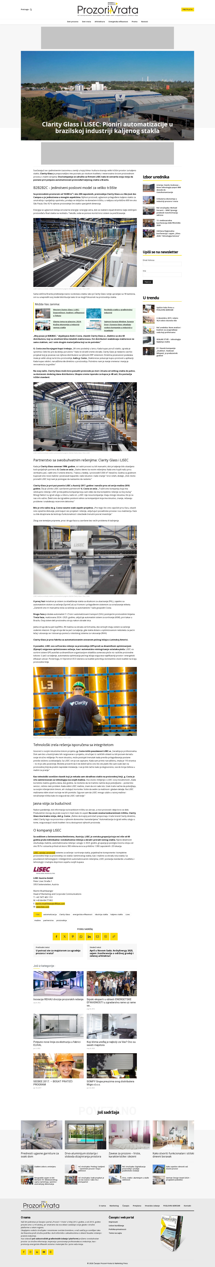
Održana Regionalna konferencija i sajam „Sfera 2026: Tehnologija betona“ (168, 233)
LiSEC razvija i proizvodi (44, 852)
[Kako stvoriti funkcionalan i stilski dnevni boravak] (173, 1134)
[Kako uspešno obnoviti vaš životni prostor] (159, 1169)
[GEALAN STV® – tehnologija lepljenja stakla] (148, 341)
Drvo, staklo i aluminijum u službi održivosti (135, 1179)
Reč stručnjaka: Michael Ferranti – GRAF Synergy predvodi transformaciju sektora (167, 211)
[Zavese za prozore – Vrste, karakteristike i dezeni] (129, 1134)
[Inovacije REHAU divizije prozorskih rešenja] (58, 983)
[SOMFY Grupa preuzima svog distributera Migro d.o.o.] (112, 1065)
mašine (37, 920)
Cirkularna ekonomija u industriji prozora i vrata (167, 200)
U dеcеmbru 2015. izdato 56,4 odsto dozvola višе (167, 319)
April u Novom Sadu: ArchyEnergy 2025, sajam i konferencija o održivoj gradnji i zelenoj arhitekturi (112, 953)
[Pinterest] (73, 936)
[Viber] (105, 936)
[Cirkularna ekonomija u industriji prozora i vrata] (148, 200)
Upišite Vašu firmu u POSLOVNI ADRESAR (165, 308)
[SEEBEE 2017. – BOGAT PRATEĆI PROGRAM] (58, 1065)
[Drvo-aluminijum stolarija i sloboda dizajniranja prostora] (85, 1134)
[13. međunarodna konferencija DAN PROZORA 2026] (148, 223)
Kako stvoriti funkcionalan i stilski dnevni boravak (173, 1155)
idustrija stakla (101, 914)
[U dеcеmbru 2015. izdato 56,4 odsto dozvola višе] (148, 319)
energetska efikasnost (82, 914)
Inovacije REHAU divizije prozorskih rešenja (58, 999)
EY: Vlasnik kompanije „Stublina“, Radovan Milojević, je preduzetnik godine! (167, 352)
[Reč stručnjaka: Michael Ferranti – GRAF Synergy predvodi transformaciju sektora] (148, 211)
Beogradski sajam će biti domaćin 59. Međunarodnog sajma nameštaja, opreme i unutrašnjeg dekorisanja (45, 1181)
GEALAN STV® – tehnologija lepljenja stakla (169, 340)
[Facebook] (56, 936)
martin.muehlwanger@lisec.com (50, 903)
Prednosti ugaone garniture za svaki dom (40, 1155)
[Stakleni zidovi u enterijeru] (27, 1169)
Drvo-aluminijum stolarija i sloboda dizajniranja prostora (83, 1155)
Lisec (128, 914)
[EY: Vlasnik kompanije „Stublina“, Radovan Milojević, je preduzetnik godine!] (148, 351)
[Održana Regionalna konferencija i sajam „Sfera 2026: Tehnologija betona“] (148, 233)
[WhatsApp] (81, 936)
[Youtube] (44, 1252)
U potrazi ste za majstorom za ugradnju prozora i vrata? (58, 952)
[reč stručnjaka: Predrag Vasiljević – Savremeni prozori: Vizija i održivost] (71, 1169)
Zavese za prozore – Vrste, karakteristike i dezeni (125, 1155)
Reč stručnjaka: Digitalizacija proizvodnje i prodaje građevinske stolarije (133, 1168)
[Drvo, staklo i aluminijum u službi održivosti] (115, 1180)
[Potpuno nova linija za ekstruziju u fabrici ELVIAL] (58, 1026)
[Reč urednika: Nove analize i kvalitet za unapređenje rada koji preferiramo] (148, 330)
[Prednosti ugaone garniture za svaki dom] (41, 1134)
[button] (27, 9)
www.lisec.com (42, 906)
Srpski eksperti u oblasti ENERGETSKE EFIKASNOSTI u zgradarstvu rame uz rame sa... (111, 1002)
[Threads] (50, 1252)
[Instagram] (30, 1252)
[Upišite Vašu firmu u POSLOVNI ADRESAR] (148, 309)
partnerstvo (48, 920)
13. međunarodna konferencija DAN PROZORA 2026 (168, 222)
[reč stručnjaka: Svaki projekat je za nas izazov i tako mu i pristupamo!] (71, 1180)
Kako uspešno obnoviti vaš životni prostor (177, 1167)
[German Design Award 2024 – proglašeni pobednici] (159, 1180)
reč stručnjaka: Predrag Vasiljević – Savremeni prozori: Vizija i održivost (91, 1168)
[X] (64, 936)
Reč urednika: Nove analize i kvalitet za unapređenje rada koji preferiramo (169, 330)
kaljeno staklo (117, 914)
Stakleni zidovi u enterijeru (45, 1166)
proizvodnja (61, 920)
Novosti (107, 117)
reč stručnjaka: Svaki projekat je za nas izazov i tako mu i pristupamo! (91, 1180)
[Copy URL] (114, 936)
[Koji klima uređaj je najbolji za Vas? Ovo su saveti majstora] (112, 1026)
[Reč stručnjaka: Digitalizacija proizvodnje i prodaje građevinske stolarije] (115, 1169)
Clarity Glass (64, 914)
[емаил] (97, 936)
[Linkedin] (89, 936)
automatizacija (50, 914)
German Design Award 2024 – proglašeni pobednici (178, 1179)
